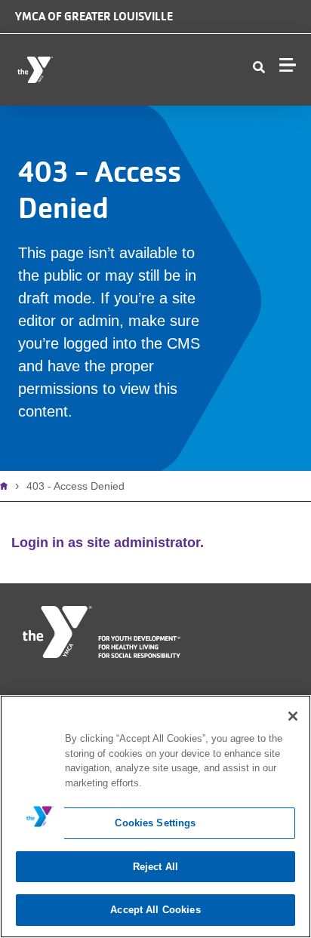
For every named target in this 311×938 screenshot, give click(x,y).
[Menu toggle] (287, 65)
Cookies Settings (155, 823)
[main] (155, 816)
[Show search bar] (258, 68)
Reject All (155, 866)
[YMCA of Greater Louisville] (102, 70)
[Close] (292, 716)
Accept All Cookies (155, 909)
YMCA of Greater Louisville (94, 16)
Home (7, 486)
